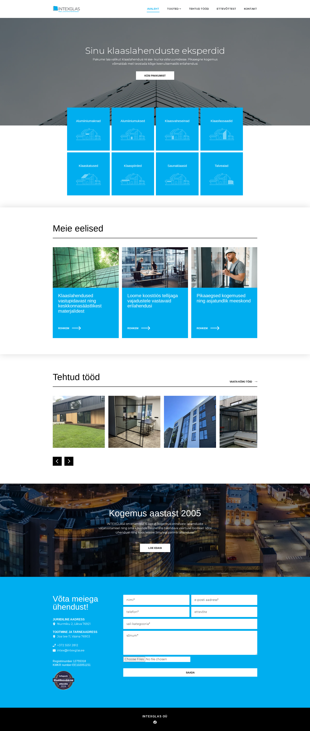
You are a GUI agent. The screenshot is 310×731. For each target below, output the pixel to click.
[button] (57, 461)
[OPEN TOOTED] (180, 9)
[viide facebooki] (155, 722)
